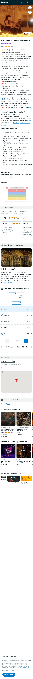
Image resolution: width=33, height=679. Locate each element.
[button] (16, 309)
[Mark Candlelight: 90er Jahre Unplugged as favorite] (28, 413)
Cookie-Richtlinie (21, 664)
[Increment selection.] (26, 341)
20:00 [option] (16, 303)
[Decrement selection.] (7, 341)
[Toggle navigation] (31, 2)
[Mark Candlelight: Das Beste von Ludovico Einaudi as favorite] (13, 413)
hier (29, 108)
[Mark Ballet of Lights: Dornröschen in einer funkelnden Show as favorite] (13, 446)
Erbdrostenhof (8, 362)
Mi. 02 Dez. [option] (12, 295)
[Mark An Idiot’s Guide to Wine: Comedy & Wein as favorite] (28, 446)
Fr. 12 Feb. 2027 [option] (21, 295)
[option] (16, 309)
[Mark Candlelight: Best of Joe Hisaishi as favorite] (30, 12)
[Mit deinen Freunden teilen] (30, 7)
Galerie (28, 33)
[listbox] (16, 295)
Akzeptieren (8, 674)
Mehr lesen (8, 282)
